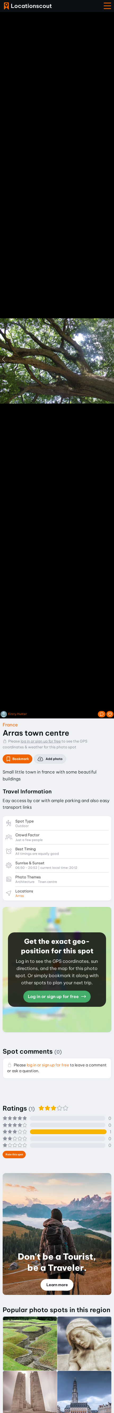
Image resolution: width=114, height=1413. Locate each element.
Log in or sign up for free (54, 996)
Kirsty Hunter (17, 714)
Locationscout (28, 6)
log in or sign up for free (41, 741)
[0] (109, 714)
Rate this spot (14, 1154)
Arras (19, 896)
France (10, 724)
